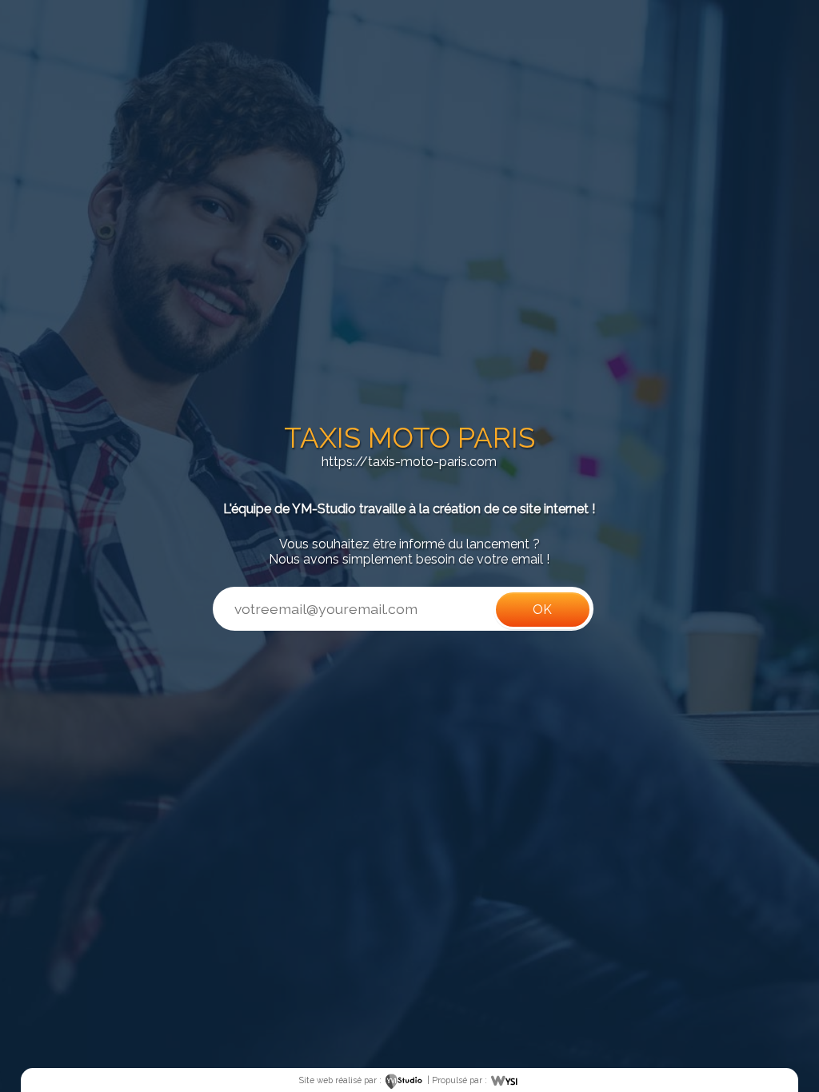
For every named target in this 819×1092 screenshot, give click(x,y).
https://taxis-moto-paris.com (409, 461)
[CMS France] (504, 1080)
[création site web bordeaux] (404, 1080)
